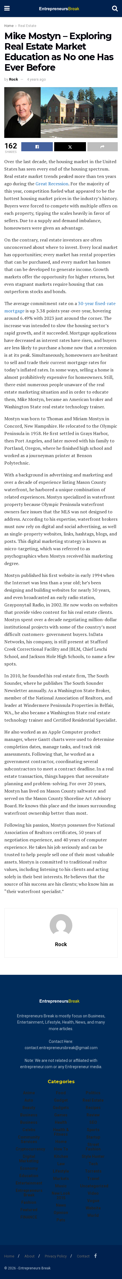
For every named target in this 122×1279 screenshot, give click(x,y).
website (93, 1208)
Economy (29, 1168)
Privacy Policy (56, 1256)
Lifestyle (61, 1171)
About (29, 1256)
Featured (28, 1209)
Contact (83, 1256)
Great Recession (51, 183)
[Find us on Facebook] (95, 1256)
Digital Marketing (29, 1158)
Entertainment (29, 1183)
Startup (93, 1137)
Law (61, 1164)
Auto (28, 1100)
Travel (93, 1178)
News (61, 1205)
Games (61, 1115)
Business (28, 1115)
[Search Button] (115, 8)
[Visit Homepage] (61, 8)
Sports (93, 1129)
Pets (60, 1220)
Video (93, 1193)
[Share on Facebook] (37, 146)
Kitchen (61, 1156)
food (61, 1093)
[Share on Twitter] (70, 146)
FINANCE (28, 1217)
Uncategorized (94, 1186)
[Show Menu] (7, 8)
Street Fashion (93, 1146)
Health (61, 1122)
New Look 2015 (61, 1195)
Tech (93, 1164)
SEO (93, 1122)
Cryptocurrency (30, 1149)
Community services (29, 1139)
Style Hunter (93, 1156)
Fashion (28, 1202)
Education (28, 1175)
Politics (93, 1093)
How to (61, 1149)
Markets (61, 1178)
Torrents (93, 1171)
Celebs (28, 1129)
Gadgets (61, 1107)
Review (93, 1115)
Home (9, 26)
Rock (13, 79)
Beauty (28, 1107)
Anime (29, 1093)
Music (61, 1186)
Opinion (61, 1212)
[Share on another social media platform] (102, 146)
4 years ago (36, 79)
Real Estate (27, 26)
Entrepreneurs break (29, 1192)
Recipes (93, 1107)
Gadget (61, 1100)
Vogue (93, 1200)
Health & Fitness (61, 1132)
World (93, 1215)
